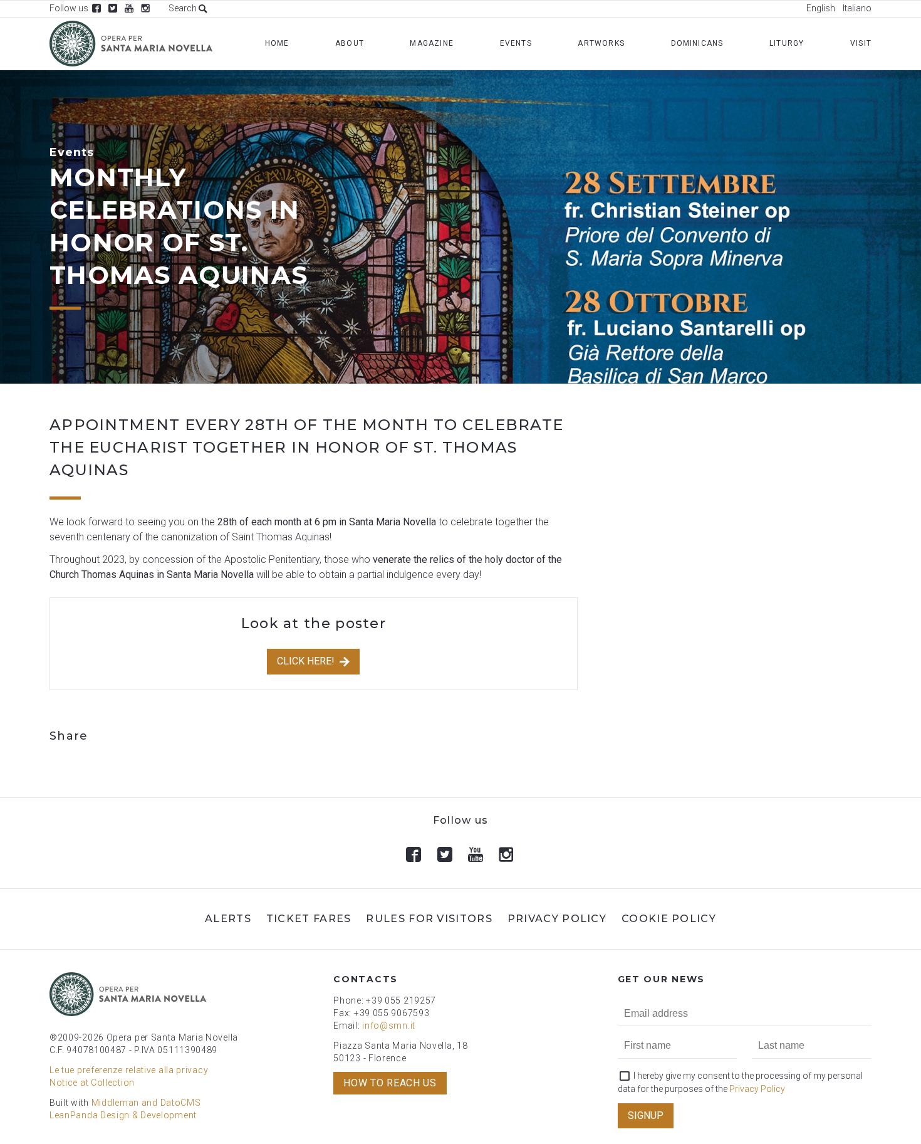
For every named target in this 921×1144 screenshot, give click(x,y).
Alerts (228, 919)
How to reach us (390, 1083)
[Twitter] (112, 8)
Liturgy (786, 43)
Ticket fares (308, 919)
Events (516, 43)
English (820, 8)
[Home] (130, 43)
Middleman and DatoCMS (146, 1103)
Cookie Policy (669, 919)
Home (277, 43)
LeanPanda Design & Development (123, 1115)
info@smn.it (388, 1026)
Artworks (601, 43)
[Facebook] (96, 8)
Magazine (432, 43)
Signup (645, 1115)
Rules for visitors (429, 919)
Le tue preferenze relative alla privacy (128, 1070)
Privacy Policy (556, 919)
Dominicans (697, 43)
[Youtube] (129, 8)
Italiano (857, 8)
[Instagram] (145, 8)
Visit (861, 43)
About (349, 43)
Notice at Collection (92, 1083)
